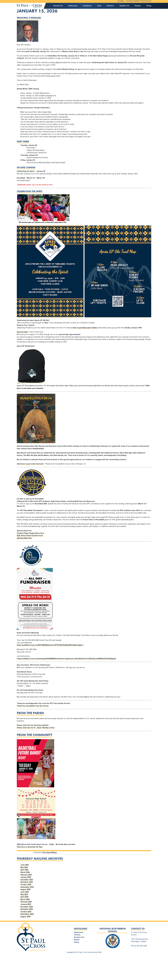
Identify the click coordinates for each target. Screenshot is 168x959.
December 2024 (26, 907)
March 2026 (25, 872)
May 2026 (24, 867)
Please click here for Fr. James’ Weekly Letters (36, 728)
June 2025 (24, 892)
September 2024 (27, 914)
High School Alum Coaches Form (30, 536)
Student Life (124, 6)
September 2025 (27, 887)
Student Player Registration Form (30, 533)
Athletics (110, 6)
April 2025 (24, 897)
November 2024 (26, 909)
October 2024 (25, 912)
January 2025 (25, 904)
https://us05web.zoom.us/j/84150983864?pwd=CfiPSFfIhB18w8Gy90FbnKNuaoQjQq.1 (50, 645)
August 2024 (25, 917)
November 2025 (26, 882)
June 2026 (24, 865)
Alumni (120, 1)
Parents (138, 6)
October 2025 (25, 885)
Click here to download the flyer (30, 847)
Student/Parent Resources (138, 1)
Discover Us (58, 6)
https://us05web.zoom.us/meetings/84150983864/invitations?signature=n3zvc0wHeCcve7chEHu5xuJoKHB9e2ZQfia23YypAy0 (66, 659)
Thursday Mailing (49, 852)
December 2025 (26, 880)
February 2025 (26, 902)
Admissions (72, 6)
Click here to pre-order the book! (30, 464)
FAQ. (46, 323)
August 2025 (25, 889)
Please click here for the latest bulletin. (33, 725)
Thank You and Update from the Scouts (33, 706)
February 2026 (26, 875)
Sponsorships (22, 332)
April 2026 (24, 870)
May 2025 (24, 894)
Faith (99, 6)
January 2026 (25, 877)
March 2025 (25, 899)
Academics (87, 6)
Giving (148, 6)
